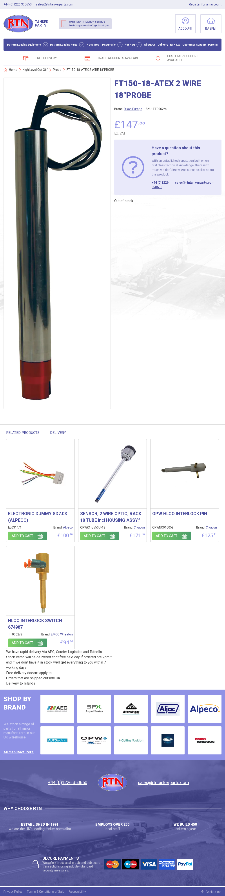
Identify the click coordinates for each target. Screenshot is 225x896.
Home (13, 69)
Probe (57, 69)
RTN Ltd (175, 44)
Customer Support (194, 44)
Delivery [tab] (58, 433)
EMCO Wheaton (62, 634)
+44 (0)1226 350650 (160, 185)
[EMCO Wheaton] (204, 740)
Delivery (163, 44)
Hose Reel (93, 44)
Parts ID (213, 44)
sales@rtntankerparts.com (194, 182)
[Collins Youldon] (131, 740)
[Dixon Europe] (168, 740)
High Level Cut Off (35, 69)
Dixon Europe (133, 109)
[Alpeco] (204, 709)
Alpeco (68, 527)
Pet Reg (130, 44)
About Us (150, 44)
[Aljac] (168, 709)
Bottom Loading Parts (63, 44)
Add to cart (22, 536)
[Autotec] (57, 740)
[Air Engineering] (57, 709)
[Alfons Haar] (131, 709)
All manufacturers (19, 752)
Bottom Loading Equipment (24, 44)
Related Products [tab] (23, 433)
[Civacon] (94, 740)
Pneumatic (109, 44)
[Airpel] (94, 709)
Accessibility (77, 891)
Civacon (139, 527)
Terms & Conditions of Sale (45, 891)
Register (205, 4)
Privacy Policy (13, 891)
